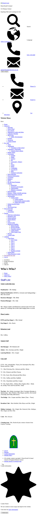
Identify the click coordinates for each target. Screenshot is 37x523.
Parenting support (16, 229)
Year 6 (13, 249)
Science (13, 158)
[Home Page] (5, 3)
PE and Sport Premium (14, 182)
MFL (12, 171)
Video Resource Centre (14, 254)
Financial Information (13, 176)
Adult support (14, 230)
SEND (9, 205)
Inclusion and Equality (17, 187)
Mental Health (15, 226)
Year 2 (13, 243)
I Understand (4, 512)
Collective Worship (13, 133)
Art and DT (14, 169)
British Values (11, 152)
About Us (6, 126)
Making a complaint (16, 190)
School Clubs (11, 222)
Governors (10, 177)
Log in (6, 257)
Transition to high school (17, 148)
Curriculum (11, 154)
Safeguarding (14, 188)
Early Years (14, 240)
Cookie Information (9, 454)
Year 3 (13, 244)
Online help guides (19, 202)
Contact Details (12, 141)
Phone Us (33, 86)
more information (13, 509)
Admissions (11, 146)
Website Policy (8, 455)
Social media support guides (22, 201)
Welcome (10, 127)
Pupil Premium (12, 191)
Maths (12, 157)
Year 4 (13, 246)
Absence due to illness (17, 151)
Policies (10, 183)
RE (12, 160)
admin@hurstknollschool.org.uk (9, 70)
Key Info (6, 143)
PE (12, 163)
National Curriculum (16, 172)
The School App (12, 207)
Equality (10, 138)
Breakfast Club (12, 216)
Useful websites (18, 199)
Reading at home (15, 251)
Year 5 (13, 247)
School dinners (12, 219)
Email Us (32, 99)
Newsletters (11, 212)
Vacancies (10, 140)
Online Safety (14, 197)
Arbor (9, 144)
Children (6, 236)
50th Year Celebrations (14, 215)
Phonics (10, 233)
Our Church (11, 130)
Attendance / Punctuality (14, 149)
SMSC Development (16, 137)
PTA (9, 221)
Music (12, 166)
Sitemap (6, 452)
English (13, 155)
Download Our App (9, 255)
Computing (14, 168)
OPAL (9, 180)
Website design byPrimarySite (12, 461)
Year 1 (13, 241)
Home (5, 124)
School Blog (11, 252)
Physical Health (15, 227)
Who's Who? (11, 129)
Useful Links (11, 235)
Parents (6, 213)
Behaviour (14, 185)
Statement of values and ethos (16, 132)
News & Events (8, 208)
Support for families (13, 224)
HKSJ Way (11, 135)
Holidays (10, 179)
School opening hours (13, 204)
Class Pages (11, 238)
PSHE (12, 165)
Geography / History (16, 162)
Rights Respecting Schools (15, 194)
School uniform (12, 218)
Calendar (10, 210)
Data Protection (12, 174)
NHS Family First (16, 232)
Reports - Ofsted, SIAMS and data (17, 193)
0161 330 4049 (31, 55)
